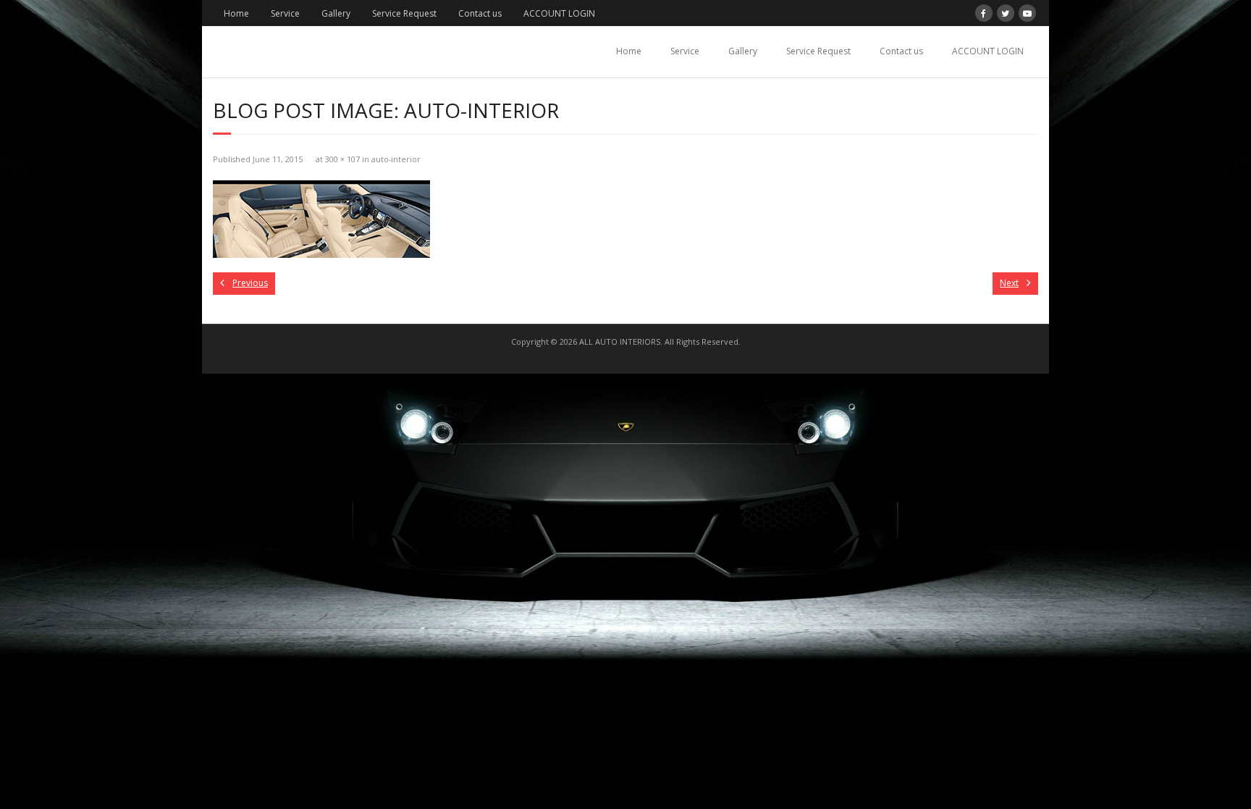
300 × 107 (342, 159)
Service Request (404, 13)
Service (285, 13)
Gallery (335, 13)
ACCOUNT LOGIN (559, 13)
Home (236, 13)
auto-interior (396, 159)
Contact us (480, 13)
